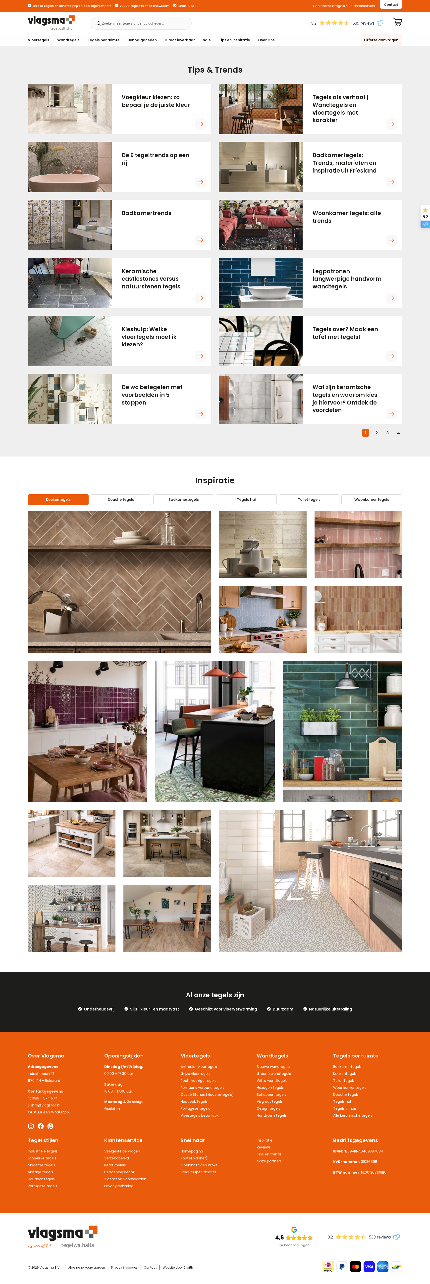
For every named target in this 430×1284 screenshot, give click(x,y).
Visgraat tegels (270, 1101)
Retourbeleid (115, 1165)
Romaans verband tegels (202, 1087)
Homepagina (192, 1151)
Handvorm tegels (272, 1115)
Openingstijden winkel (199, 1165)
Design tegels (268, 1108)
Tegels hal (246, 499)
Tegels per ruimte (104, 40)
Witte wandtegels (272, 1080)
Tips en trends (269, 1154)
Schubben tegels (271, 1094)
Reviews (263, 1147)
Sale (207, 40)
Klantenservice (363, 5)
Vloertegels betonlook (199, 1115)
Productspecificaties (198, 1172)
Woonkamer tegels (371, 499)
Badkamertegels (183, 499)
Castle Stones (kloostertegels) (207, 1094)
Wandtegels (68, 40)
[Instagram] (31, 1126)
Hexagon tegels (270, 1087)
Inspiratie (264, 1140)
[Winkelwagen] (397, 22)
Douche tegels (121, 499)
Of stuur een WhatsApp (48, 1112)
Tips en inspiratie (234, 40)
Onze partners (269, 1161)
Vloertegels (38, 40)
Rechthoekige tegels (198, 1080)
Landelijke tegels (42, 1158)
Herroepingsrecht (119, 1172)
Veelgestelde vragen (122, 1151)
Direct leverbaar (180, 40)
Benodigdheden (142, 40)
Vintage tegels (40, 1172)
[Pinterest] (50, 1126)
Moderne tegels (41, 1165)
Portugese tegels (195, 1108)
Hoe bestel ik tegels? (330, 5)
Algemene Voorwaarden (125, 1179)
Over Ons (266, 40)
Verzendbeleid (116, 1158)
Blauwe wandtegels (273, 1066)
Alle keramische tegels (352, 1115)
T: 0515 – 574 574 (43, 1098)
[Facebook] (41, 1126)
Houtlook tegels (194, 1101)
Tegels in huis (345, 1108)
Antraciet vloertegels (199, 1066)
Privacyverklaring (118, 1186)
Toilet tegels (309, 499)
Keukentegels (58, 499)
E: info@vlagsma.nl (44, 1105)
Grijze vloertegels (195, 1073)
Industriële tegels (42, 1151)
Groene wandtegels (274, 1073)
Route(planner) (194, 1158)
